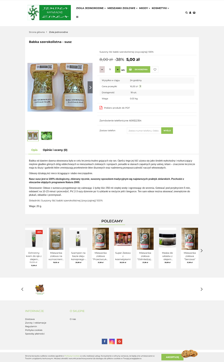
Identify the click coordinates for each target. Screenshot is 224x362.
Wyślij (167, 130)
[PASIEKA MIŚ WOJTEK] (39, 289)
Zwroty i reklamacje (35, 322)
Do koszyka (141, 69)
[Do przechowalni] (155, 69)
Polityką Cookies (72, 356)
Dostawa (30, 319)
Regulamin (31, 326)
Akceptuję (172, 357)
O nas (73, 319)
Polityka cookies (33, 330)
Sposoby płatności (35, 333)
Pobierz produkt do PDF (117, 107)
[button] (194, 13)
